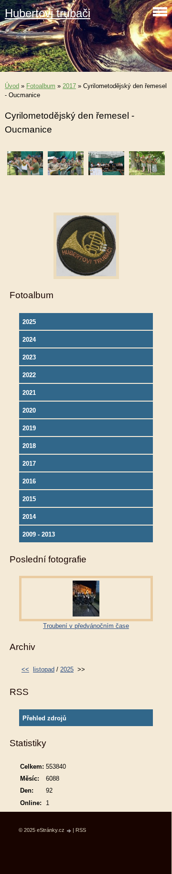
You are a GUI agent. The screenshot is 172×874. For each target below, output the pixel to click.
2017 (69, 86)
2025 (29, 321)
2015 (29, 499)
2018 (29, 445)
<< (25, 669)
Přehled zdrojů (44, 718)
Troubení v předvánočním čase (86, 625)
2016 (29, 481)
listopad (43, 669)
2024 (29, 339)
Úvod (12, 86)
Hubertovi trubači (47, 13)
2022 (29, 375)
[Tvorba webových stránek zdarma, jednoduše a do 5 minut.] (69, 831)
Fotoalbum (40, 86)
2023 (29, 357)
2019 (29, 428)
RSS (80, 830)
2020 (29, 410)
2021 (29, 392)
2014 (29, 516)
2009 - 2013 (38, 534)
